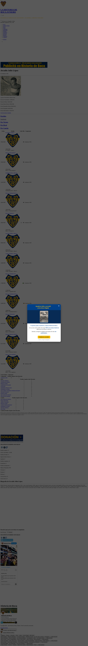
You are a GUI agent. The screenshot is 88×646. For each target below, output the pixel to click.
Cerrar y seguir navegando (44, 339)
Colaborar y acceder (44, 337)
